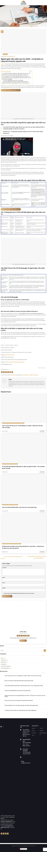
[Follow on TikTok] (21, 636)
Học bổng (3, 664)
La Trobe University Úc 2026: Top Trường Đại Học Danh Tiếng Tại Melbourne (20, 710)
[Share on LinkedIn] (12, 372)
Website (3, 588)
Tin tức (41, 728)
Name (3, 577)
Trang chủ (22, 14)
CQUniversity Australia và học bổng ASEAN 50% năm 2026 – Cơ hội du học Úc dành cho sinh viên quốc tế (25, 696)
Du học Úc (28, 14)
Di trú (33, 735)
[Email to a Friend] (8, 372)
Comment (4, 567)
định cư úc (27, 374)
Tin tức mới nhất (5, 668)
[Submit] (45, 650)
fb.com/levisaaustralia (9, 354)
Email (3, 582)
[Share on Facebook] (4, 372)
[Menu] (19, 2)
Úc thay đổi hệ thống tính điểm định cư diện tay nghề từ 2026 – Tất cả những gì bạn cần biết (24, 685)
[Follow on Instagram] (19, 636)
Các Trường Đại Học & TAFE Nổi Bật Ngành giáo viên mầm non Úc (15, 76)
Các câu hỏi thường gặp (7, 79)
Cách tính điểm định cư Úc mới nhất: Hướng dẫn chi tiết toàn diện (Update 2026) (21, 705)
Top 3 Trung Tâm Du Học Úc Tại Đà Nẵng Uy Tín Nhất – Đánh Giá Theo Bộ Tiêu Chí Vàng (23, 675)
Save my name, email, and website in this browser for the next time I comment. (19, 593)
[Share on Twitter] (6, 372)
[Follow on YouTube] (29, 636)
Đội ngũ (41, 730)
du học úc (23, 374)
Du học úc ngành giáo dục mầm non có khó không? (13, 80)
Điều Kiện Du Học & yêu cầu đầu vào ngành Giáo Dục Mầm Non (15, 74)
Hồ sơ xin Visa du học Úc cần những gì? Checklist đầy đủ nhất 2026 (19, 700)
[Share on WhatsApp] (2, 372)
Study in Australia (5, 666)
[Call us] (27, 636)
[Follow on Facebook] (17, 636)
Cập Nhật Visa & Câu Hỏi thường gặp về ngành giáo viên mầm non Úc (16, 77)
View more (42, 431)
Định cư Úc (3, 662)
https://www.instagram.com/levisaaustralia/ (15, 362)
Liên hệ (33, 728)
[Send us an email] (25, 636)
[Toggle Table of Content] (29, 72)
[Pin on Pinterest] (10, 372)
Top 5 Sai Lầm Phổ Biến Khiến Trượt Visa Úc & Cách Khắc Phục (18, 690)
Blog (2, 658)
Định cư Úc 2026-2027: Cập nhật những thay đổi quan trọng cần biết (19, 680)
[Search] (45, 2)
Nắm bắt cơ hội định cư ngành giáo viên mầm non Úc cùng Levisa (15, 82)
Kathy (13, 56)
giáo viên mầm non (34, 374)
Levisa (7, 85)
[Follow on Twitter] (23, 636)
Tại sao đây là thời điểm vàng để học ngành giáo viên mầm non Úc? (16, 73)
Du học (33, 730)
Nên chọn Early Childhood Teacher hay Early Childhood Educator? (16, 81)
